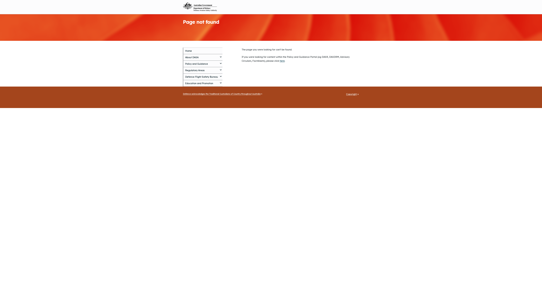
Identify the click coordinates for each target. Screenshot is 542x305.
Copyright (352, 94)
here (282, 60)
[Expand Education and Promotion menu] (220, 81)
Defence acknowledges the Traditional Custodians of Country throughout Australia (222, 94)
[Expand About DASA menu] (220, 55)
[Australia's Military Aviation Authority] (200, 6)
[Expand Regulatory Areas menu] (220, 68)
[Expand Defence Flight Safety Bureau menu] (220, 75)
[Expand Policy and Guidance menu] (220, 62)
